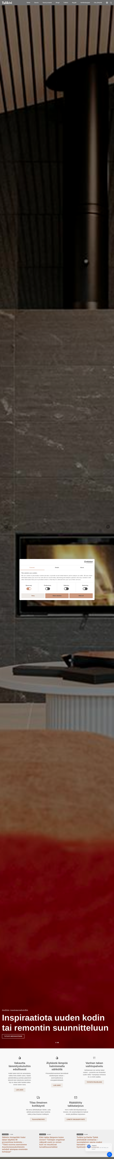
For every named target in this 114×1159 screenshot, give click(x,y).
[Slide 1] (55, 1042)
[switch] (47, 588)
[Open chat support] (109, 1154)
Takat (28, 2)
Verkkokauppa (85, 2)
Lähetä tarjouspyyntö (76, 1119)
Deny (33, 595)
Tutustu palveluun (94, 1082)
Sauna (36, 2)
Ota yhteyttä (98, 2)
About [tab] (82, 567)
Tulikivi (66, 2)
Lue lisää (19, 1090)
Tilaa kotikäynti (38, 1119)
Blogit (58, 2)
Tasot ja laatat (47, 2)
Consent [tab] (31, 567)
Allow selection (57, 595)
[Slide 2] (58, 1042)
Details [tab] (57, 567)
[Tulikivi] (9, 2)
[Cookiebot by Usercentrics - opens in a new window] (85, 562)
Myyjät (74, 2)
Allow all (81, 595)
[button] (111, 3)
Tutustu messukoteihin (13, 1036)
